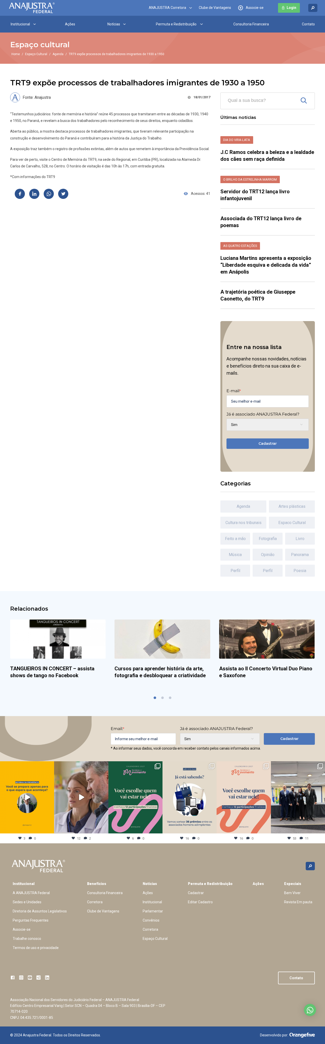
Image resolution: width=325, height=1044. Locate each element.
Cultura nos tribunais (243, 522)
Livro (300, 538)
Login (291, 8)
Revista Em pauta (298, 902)
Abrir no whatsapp (310, 1010)
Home (15, 54)
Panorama (300, 554)
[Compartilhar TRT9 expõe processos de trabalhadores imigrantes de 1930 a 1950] (20, 194)
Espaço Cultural (36, 54)
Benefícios (96, 884)
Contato (308, 24)
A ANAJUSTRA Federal (31, 893)
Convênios (151, 920)
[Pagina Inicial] (32, 7)
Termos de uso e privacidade (36, 948)
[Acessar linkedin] (47, 977)
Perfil (235, 570)
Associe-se (255, 8)
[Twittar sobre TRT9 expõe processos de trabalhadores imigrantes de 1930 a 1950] (63, 194)
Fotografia (268, 538)
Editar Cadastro (200, 902)
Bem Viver (292, 893)
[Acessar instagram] (21, 977)
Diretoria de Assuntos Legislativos (40, 911)
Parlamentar (153, 911)
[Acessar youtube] (29, 977)
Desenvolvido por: (274, 1035)
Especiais (292, 884)
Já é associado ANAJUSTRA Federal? (262, 414)
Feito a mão (235, 538)
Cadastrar (267, 443)
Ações (70, 24)
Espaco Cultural (292, 522)
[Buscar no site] (312, 8)
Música (235, 554)
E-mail (233, 391)
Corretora (95, 902)
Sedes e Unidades (27, 902)
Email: (117, 728)
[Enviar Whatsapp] (49, 194)
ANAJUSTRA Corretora (167, 8)
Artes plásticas (292, 506)
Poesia (300, 570)
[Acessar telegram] (38, 977)
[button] (155, 698)
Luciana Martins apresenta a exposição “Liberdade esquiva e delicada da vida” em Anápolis (265, 265)
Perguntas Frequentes (30, 920)
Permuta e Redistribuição (176, 24)
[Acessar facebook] (12, 977)
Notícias (113, 24)
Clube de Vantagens (215, 8)
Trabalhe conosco (27, 939)
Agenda (58, 54)
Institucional (20, 24)
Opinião (267, 554)
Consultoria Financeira (251, 24)
